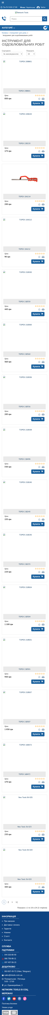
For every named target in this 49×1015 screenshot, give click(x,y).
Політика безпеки (9, 1003)
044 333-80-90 (10, 955)
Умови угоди (7, 1007)
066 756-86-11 (10, 958)
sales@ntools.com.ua (13, 975)
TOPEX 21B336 (24, 406)
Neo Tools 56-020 (25, 879)
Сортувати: (2, 50)
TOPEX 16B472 (24, 774)
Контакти (8, 940)
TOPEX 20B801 (24, 91)
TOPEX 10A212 (24, 249)
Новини (7, 932)
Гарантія (7, 929)
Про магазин (9, 921)
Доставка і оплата (11, 925)
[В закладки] (39, 99)
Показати (27, 50)
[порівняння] (43, 99)
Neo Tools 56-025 (25, 827)
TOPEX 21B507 (24, 722)
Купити (36, 103)
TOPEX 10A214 (24, 196)
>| (16, 902)
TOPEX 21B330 (24, 301)
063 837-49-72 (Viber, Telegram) (17, 971)
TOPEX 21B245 (24, 511)
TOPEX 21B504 (24, 617)
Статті (6, 936)
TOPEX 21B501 (24, 669)
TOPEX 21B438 (24, 459)
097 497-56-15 (10, 962)
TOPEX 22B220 (24, 143)
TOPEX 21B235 (24, 564)
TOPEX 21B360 (24, 354)
